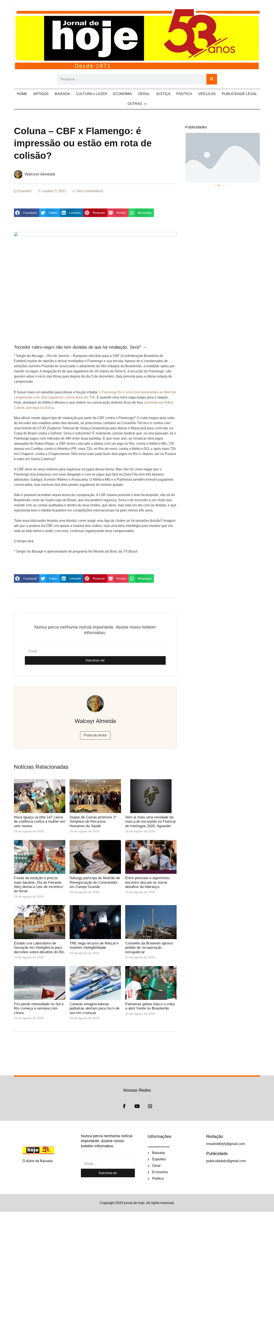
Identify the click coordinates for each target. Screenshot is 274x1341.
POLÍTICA (184, 94)
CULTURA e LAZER (91, 94)
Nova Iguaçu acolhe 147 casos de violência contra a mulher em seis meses (39, 821)
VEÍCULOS (207, 94)
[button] (26, 212)
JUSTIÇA (163, 94)
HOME (22, 94)
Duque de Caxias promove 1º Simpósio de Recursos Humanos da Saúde (93, 821)
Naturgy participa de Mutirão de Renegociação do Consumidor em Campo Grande (95, 882)
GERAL (144, 94)
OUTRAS (135, 104)
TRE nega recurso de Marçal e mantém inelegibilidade (94, 945)
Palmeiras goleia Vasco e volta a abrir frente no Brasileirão (149, 1006)
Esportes (24, 191)
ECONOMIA (122, 94)
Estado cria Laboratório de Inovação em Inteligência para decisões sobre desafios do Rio (39, 947)
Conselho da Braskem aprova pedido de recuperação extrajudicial (149, 947)
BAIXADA (62, 94)
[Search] (211, 79)
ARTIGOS (41, 94)
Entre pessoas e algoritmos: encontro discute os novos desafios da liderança (147, 882)
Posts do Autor (95, 735)
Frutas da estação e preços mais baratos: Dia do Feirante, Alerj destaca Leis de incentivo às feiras (38, 884)
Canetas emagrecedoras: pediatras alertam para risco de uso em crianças (94, 1008)
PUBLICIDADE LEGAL (239, 94)
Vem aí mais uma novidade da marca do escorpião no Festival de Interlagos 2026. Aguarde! (150, 821)
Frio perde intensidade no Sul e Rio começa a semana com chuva (39, 1008)
